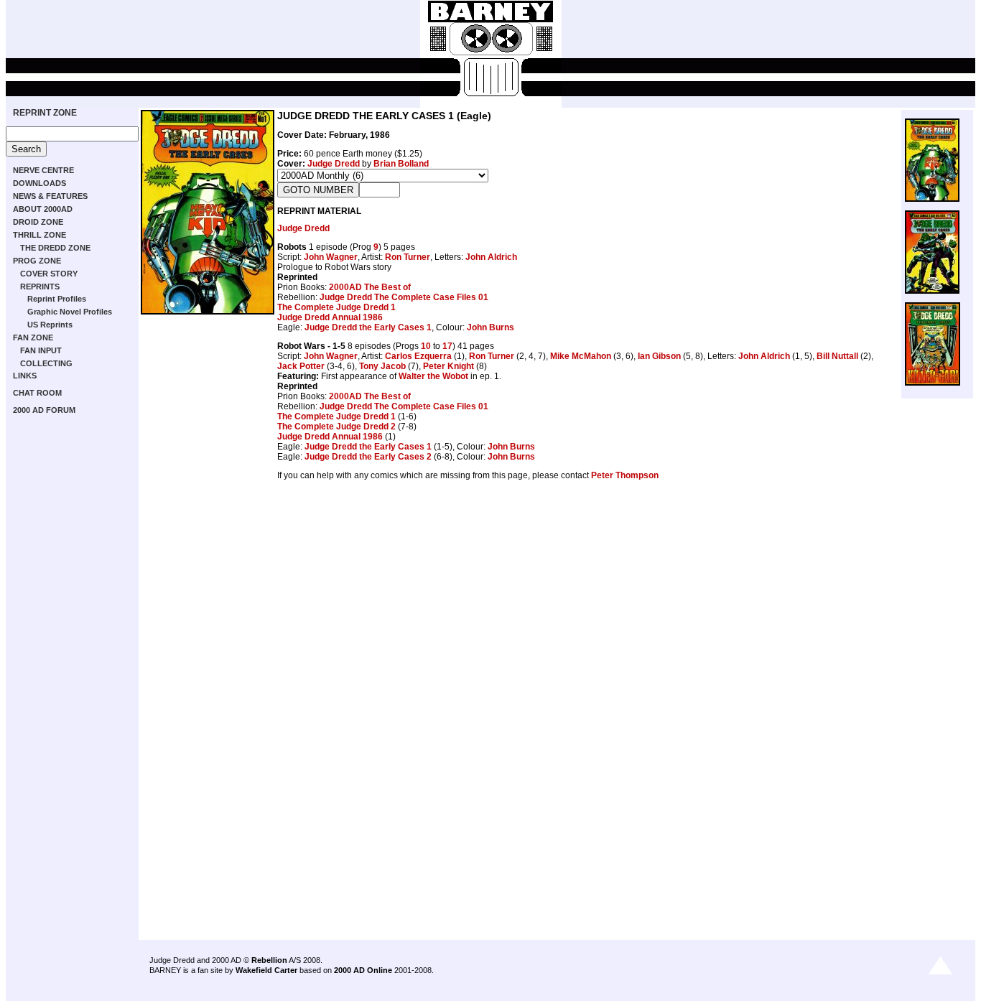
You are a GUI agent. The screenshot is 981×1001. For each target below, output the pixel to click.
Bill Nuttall (837, 356)
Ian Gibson (659, 356)
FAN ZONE (33, 337)
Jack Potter (301, 366)
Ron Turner (407, 257)
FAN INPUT (41, 350)
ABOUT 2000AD (43, 209)
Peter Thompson (625, 475)
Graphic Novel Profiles (69, 311)
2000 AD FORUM (44, 410)
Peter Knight (448, 366)
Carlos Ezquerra (418, 356)
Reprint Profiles (56, 298)
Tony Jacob (382, 366)
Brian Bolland (401, 164)
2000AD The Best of (370, 287)
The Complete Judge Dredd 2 (336, 427)
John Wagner (331, 257)
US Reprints (50, 324)
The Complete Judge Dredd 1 (336, 307)
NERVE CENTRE (43, 170)
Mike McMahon (580, 356)
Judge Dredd (333, 164)
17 (447, 346)
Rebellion (269, 960)
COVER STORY (49, 273)
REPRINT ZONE (45, 113)
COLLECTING (46, 363)
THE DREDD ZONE (55, 247)
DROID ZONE (38, 222)
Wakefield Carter (266, 970)
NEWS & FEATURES (50, 196)
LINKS (25, 375)
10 (426, 346)
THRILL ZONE (39, 235)
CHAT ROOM (37, 392)
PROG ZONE (37, 260)
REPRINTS (40, 286)
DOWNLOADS (39, 183)
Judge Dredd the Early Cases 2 (368, 457)
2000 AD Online (363, 970)
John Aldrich (491, 257)
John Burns (490, 327)
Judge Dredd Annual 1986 (330, 317)
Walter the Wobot (433, 376)
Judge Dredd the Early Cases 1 (368, 327)
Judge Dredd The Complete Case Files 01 (404, 297)
